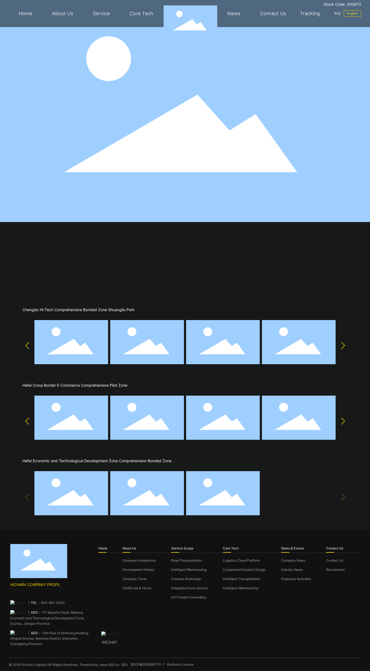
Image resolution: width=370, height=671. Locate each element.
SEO (124, 665)
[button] (27, 345)
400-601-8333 (52, 603)
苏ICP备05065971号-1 (147, 664)
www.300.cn (109, 665)
